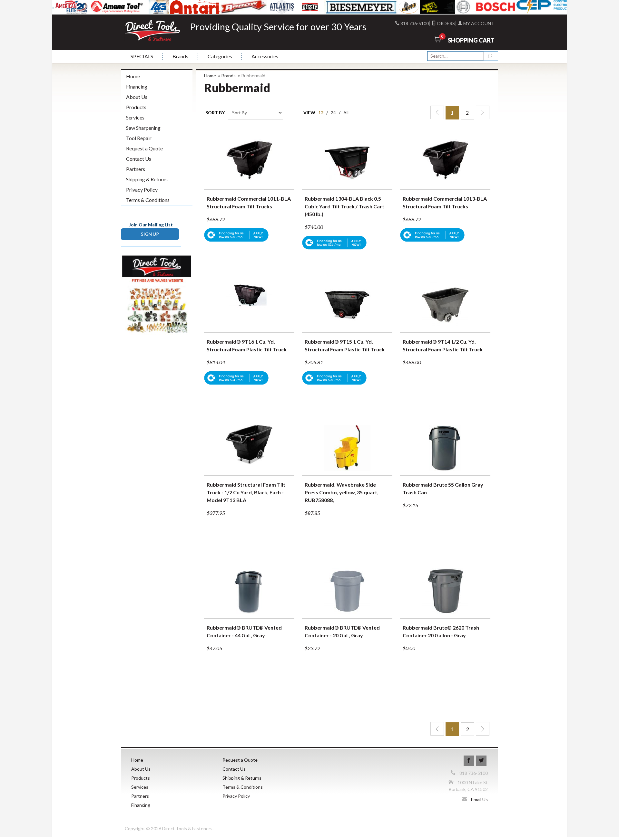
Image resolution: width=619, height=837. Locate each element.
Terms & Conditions (148, 200)
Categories (220, 56)
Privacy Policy (142, 189)
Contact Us (138, 159)
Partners (135, 169)
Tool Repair (139, 138)
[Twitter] (481, 761)
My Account (478, 23)
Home (210, 75)
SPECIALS (142, 56)
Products (136, 107)
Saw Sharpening (143, 128)
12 (320, 112)
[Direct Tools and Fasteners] (152, 30)
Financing (136, 86)
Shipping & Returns (147, 179)
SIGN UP (150, 234)
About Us (136, 97)
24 (333, 112)
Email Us (479, 799)
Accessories (264, 56)
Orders (445, 23)
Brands (180, 56)
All (346, 112)
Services (135, 117)
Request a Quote (144, 148)
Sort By (215, 112)
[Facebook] (469, 761)
